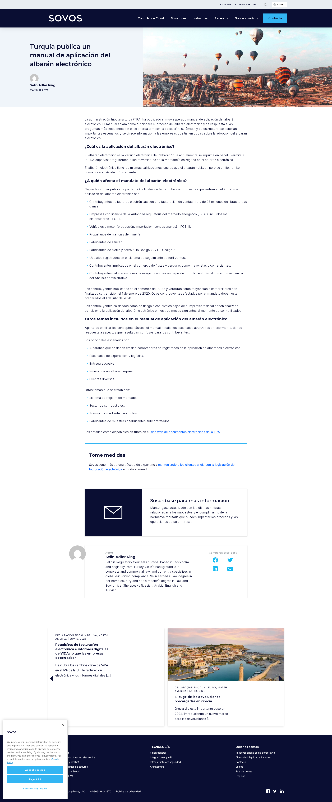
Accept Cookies (35, 769)
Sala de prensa (244, 771)
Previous (77, 678)
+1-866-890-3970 (100, 791)
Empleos (226, 4)
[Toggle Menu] (265, 4)
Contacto (275, 18)
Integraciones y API (161, 757)
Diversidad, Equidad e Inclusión (253, 757)
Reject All (35, 779)
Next (254, 678)
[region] (35, 759)
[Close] (63, 725)
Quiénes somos (247, 747)
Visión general (158, 752)
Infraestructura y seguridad (165, 762)
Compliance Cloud (151, 18)
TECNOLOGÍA (160, 747)
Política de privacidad (128, 791)
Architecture (157, 766)
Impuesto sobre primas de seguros (68, 766)
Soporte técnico (247, 4)
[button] (215, 560)
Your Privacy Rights (35, 788)
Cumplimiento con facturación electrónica (71, 757)
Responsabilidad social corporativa (255, 752)
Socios (239, 766)
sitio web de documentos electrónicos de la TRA (185, 432)
